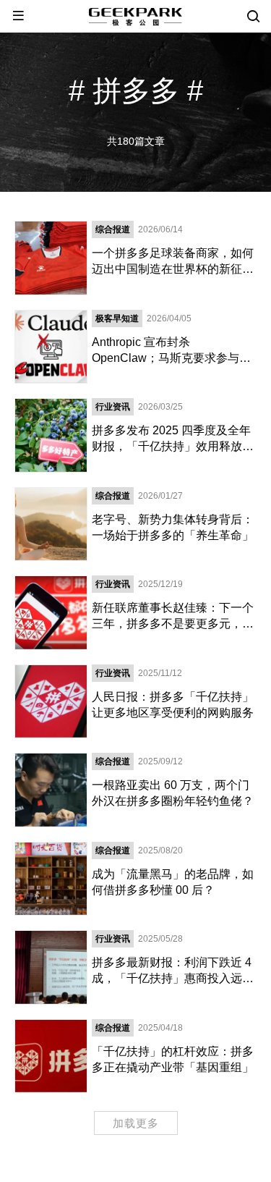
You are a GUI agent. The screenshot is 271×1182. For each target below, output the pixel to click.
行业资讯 (112, 407)
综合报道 (112, 229)
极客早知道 (117, 318)
